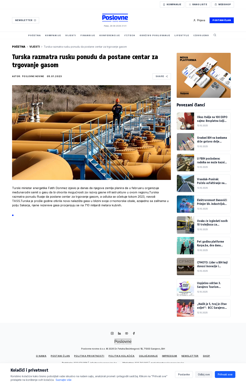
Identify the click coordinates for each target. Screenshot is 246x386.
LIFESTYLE (182, 35)
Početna (18, 46)
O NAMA (41, 356)
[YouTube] (126, 334)
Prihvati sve (225, 374)
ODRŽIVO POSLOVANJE (155, 35)
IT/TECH (129, 35)
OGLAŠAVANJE (148, 356)
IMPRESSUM (169, 356)
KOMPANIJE (53, 35)
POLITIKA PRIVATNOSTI (89, 356)
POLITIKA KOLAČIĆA (122, 356)
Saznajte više (63, 379)
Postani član (222, 20)
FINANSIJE (87, 35)
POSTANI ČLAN (60, 356)
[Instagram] (112, 334)
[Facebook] (133, 334)
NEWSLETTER (190, 356)
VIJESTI (70, 35)
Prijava (201, 20)
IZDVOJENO (201, 35)
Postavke (184, 374)
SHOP (206, 356)
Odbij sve (204, 374)
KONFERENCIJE (109, 35)
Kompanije (174, 4)
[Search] (215, 35)
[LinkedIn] (119, 334)
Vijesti (34, 46)
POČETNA (34, 35)
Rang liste (199, 4)
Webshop (224, 4)
